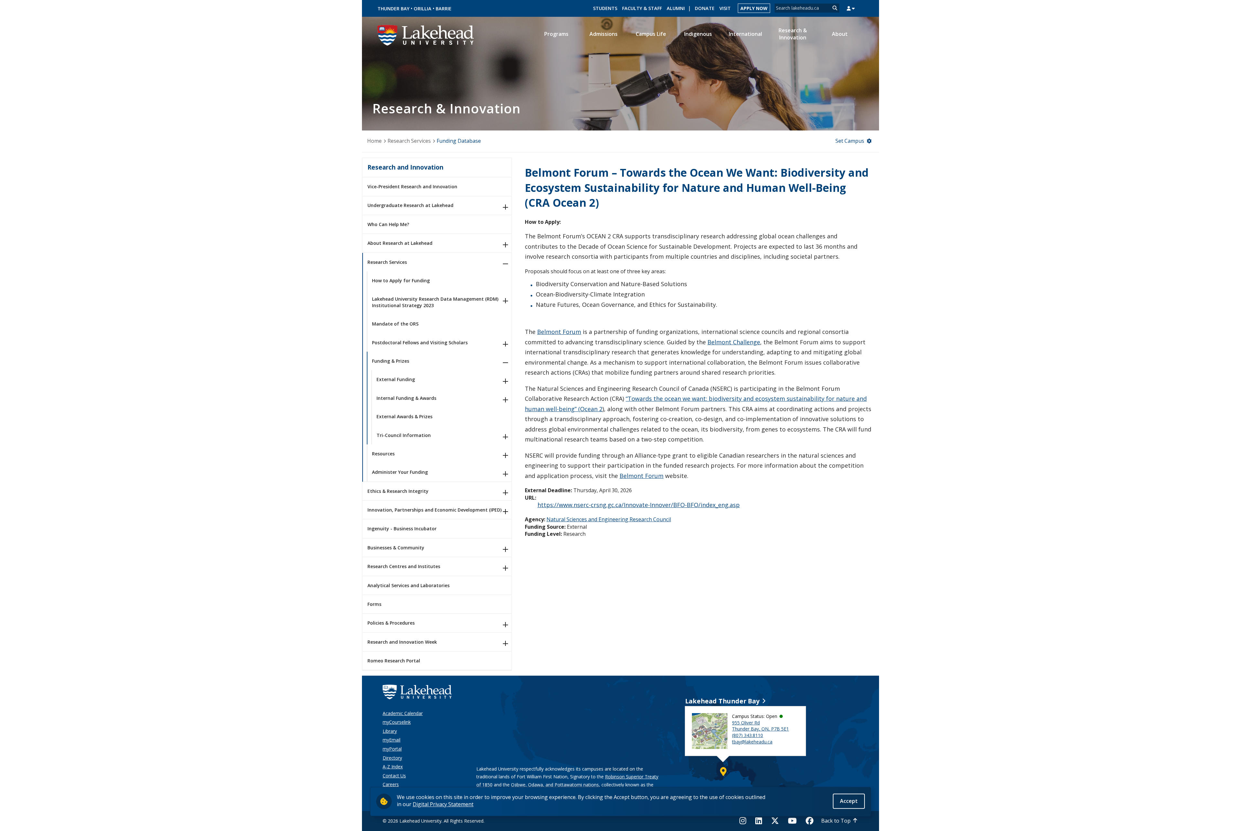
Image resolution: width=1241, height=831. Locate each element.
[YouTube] (792, 820)
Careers (391, 784)
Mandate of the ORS (395, 324)
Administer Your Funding (400, 472)
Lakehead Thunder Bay (722, 701)
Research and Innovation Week (402, 642)
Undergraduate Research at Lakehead (410, 205)
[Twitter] (775, 820)
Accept (849, 801)
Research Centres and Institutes (403, 566)
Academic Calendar (403, 713)
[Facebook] (809, 820)
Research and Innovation (405, 167)
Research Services (409, 140)
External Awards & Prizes (404, 416)
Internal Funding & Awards (406, 398)
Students (605, 8)
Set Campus (849, 140)
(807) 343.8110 (747, 735)
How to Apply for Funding (401, 280)
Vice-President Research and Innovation (412, 186)
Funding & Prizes (390, 361)
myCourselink (397, 722)
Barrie (443, 8)
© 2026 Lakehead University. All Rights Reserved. (433, 821)
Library (390, 731)
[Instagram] (744, 820)
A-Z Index (393, 766)
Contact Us (394, 776)
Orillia (422, 8)
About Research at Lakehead (399, 243)
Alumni (676, 8)
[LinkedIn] (758, 820)
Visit (725, 8)
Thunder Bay (393, 8)
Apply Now (754, 8)
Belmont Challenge (733, 342)
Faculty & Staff (642, 8)
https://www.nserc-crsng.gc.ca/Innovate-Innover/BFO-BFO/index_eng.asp (638, 505)
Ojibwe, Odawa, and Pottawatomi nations (555, 785)
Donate (705, 8)
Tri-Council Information (404, 435)
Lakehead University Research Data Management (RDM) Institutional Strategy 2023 (435, 302)
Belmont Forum (559, 332)
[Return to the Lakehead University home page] (425, 34)
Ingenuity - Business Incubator (402, 528)
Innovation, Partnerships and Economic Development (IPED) (434, 510)
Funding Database (459, 140)
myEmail (391, 740)
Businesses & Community (395, 548)
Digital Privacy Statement (443, 804)
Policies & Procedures (391, 623)
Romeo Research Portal (393, 661)
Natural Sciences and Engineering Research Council (608, 519)
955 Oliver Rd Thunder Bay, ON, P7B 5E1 (760, 726)
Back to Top (836, 820)
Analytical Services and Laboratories (408, 585)
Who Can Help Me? (388, 224)
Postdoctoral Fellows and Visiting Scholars (420, 342)
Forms (374, 604)
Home (374, 140)
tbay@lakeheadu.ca (752, 742)
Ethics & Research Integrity (398, 491)
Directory (392, 758)
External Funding (396, 379)
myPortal (392, 749)
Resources (383, 454)
